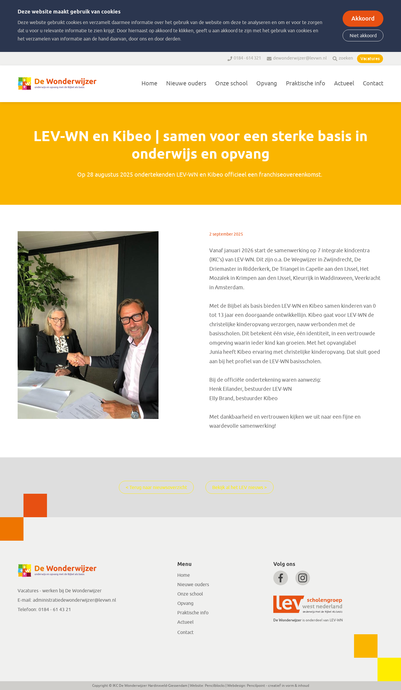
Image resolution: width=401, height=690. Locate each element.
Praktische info (305, 83)
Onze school (231, 83)
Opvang (266, 83)
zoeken (346, 58)
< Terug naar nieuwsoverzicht (156, 488)
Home (149, 83)
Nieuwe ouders (186, 83)
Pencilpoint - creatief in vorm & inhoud (278, 685)
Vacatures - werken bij (41, 591)
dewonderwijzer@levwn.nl (300, 58)
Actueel (344, 83)
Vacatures (370, 58)
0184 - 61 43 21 (54, 610)
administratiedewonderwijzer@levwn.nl (74, 600)
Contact (373, 83)
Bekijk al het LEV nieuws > (239, 488)
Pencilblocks (215, 685)
